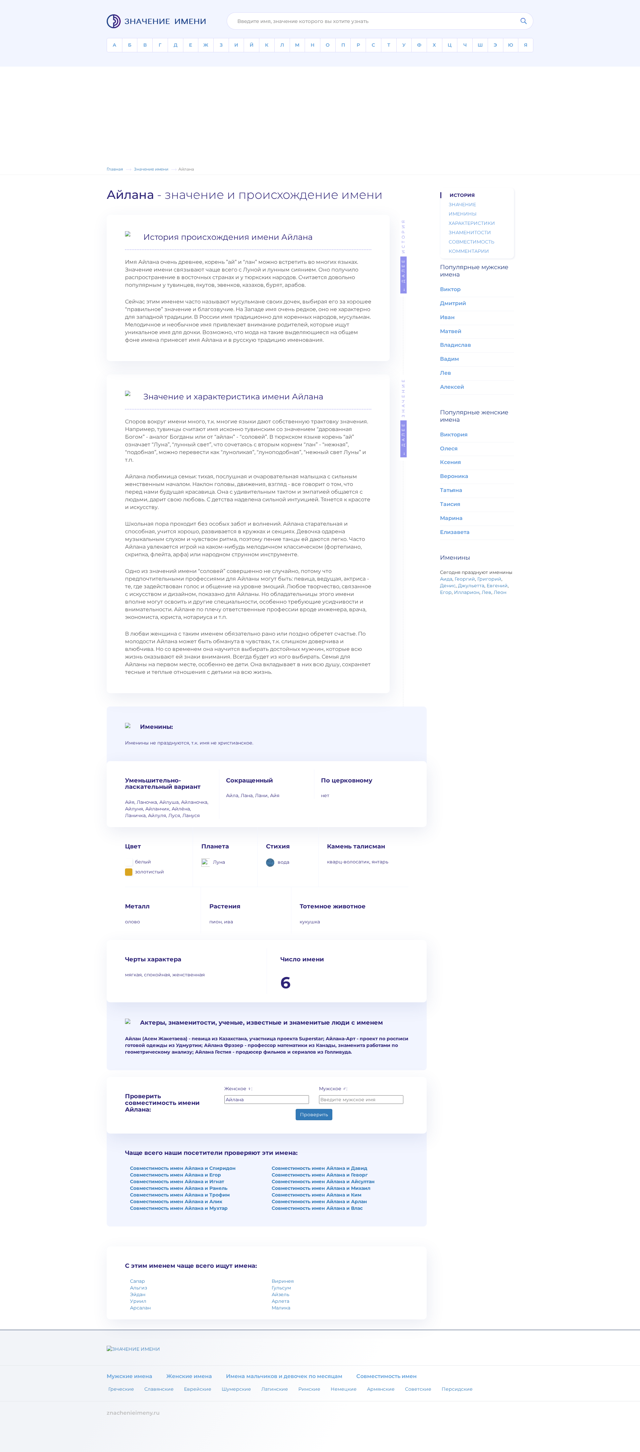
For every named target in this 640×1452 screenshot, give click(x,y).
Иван (447, 317)
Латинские (274, 1389)
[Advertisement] (320, 113)
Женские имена (189, 1376)
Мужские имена (129, 1376)
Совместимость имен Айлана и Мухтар (179, 1208)
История (403, 255)
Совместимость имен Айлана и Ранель (178, 1188)
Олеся (449, 448)
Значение (403, 417)
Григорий (489, 579)
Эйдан (137, 1294)
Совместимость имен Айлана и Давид (319, 1168)
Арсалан (140, 1308)
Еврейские (197, 1389)
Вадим (449, 359)
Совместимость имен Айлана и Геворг (320, 1175)
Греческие (121, 1389)
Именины (463, 214)
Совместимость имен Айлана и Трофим (180, 1195)
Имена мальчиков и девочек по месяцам (284, 1376)
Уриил (138, 1301)
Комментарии (469, 251)
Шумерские (236, 1389)
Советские (418, 1389)
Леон (500, 592)
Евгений (497, 586)
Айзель (280, 1294)
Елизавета (455, 532)
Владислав (455, 345)
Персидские (457, 1389)
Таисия (450, 504)
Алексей (452, 387)
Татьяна (451, 490)
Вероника (454, 476)
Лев (445, 373)
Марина (451, 518)
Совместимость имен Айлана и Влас (317, 1208)
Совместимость (471, 242)
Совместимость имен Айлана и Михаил (321, 1188)
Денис (448, 586)
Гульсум (281, 1288)
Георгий (465, 579)
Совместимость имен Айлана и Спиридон (183, 1168)
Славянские (159, 1389)
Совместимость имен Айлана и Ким (316, 1195)
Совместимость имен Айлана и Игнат (177, 1182)
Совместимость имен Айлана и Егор (175, 1175)
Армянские (381, 1389)
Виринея (283, 1281)
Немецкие (344, 1389)
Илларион (466, 592)
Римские (309, 1389)
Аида (446, 579)
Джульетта (471, 586)
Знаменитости (470, 233)
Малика (281, 1308)
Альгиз (138, 1288)
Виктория (454, 434)
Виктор (450, 289)
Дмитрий (453, 303)
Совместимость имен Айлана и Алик (176, 1202)
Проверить (314, 1115)
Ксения (450, 462)
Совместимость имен (386, 1376)
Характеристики (472, 223)
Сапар (137, 1281)
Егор (446, 592)
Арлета (280, 1301)
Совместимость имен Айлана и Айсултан (323, 1182)
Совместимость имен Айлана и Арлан (319, 1202)
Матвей (450, 331)
